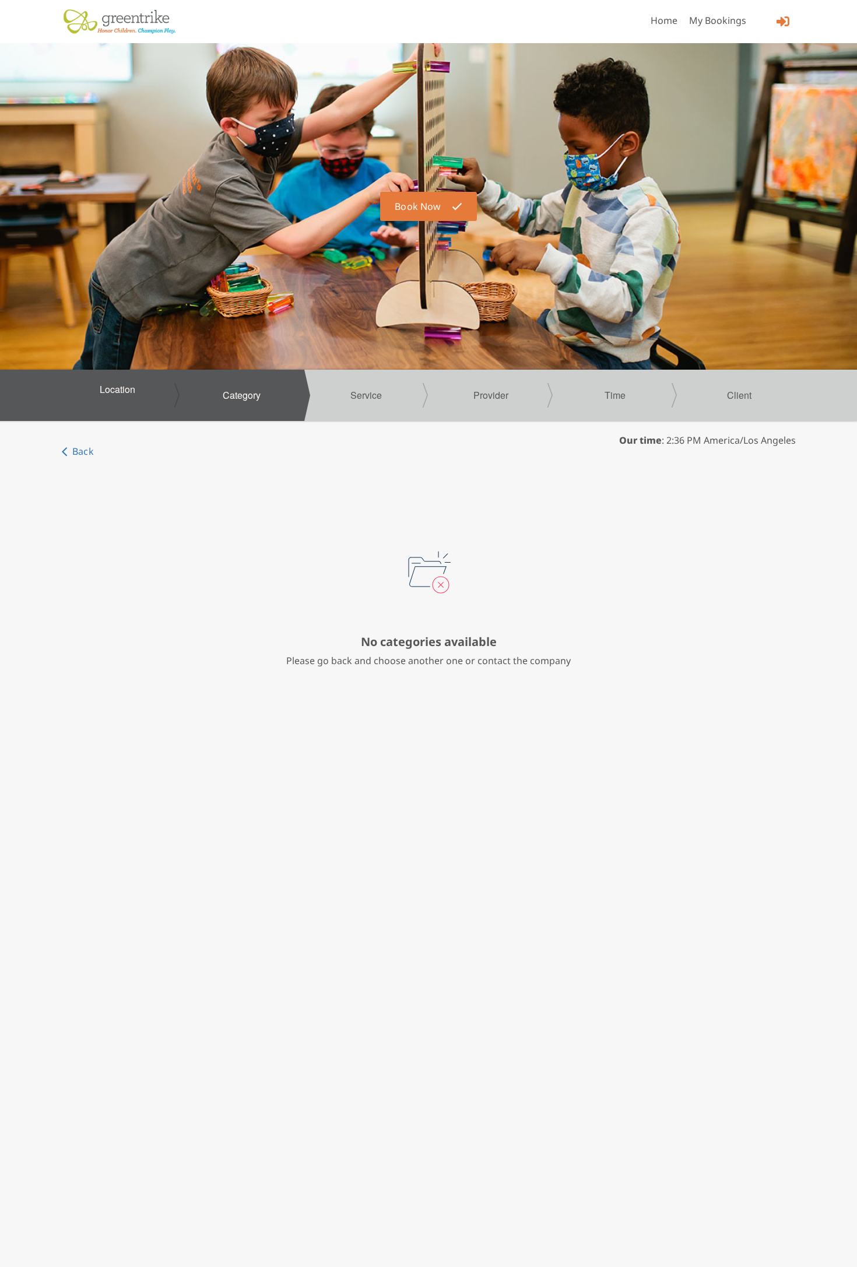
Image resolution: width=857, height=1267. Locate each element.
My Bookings (717, 20)
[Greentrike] (119, 21)
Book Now (418, 206)
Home (664, 20)
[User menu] (783, 21)
